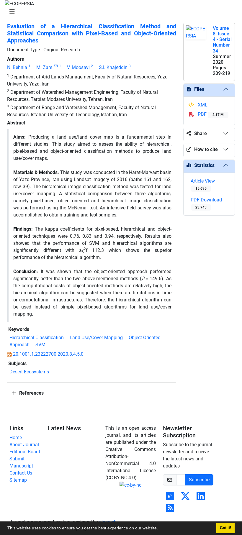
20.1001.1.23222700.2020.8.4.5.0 (48, 354)
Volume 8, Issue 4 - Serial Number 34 (222, 39)
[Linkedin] (201, 498)
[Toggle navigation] (119, 11)
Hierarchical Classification (36, 337)
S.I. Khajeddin (113, 67)
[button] (160, 529)
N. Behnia (17, 67)
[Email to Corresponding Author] (55, 66)
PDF (210, 114)
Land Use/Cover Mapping (96, 337)
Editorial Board (24, 451)
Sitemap (18, 480)
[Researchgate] (170, 498)
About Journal (24, 444)
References (31, 393)
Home (15, 437)
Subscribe (199, 480)
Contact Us (20, 473)
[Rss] (170, 510)
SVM (40, 344)
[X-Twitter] (185, 498)
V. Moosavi (78, 67)
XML (202, 105)
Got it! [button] (225, 528)
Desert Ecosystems (29, 372)
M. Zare (44, 67)
